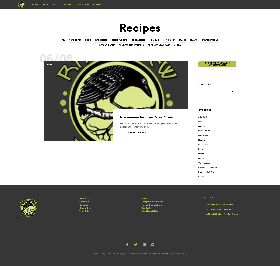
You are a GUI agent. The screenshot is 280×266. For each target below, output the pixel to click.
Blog (56, 5)
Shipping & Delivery (152, 201)
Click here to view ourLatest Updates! (217, 64)
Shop (45, 5)
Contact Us (85, 208)
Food (88, 40)
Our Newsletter (149, 211)
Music (182, 40)
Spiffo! (177, 45)
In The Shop (169, 40)
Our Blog (84, 201)
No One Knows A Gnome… (219, 209)
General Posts (119, 40)
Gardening (101, 40)
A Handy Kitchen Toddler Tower (222, 214)
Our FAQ (146, 208)
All (63, 40)
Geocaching (139, 40)
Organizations (209, 40)
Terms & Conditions (151, 204)
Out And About (106, 45)
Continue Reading (136, 133)
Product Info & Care (159, 45)
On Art (193, 40)
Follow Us (98, 5)
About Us (81, 5)
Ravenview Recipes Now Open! (147, 117)
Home (35, 5)
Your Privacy (86, 211)
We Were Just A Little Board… (220, 204)
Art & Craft (75, 40)
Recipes (67, 5)
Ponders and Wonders (131, 45)
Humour (154, 40)
